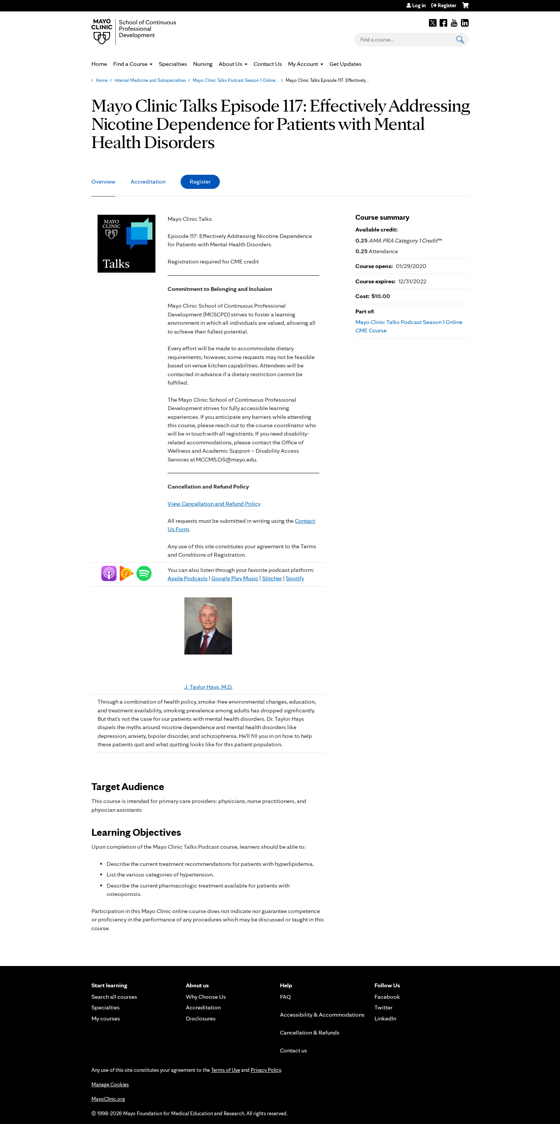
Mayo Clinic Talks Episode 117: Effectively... (327, 80)
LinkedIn (465, 23)
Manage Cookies (110, 1084)
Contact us (293, 1050)
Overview (103, 181)
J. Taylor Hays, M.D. (208, 686)
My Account (303, 63)
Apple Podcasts (188, 578)
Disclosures (201, 1018)
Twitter (433, 23)
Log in (419, 5)
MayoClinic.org (108, 1099)
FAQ (285, 996)
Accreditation (148, 181)
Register (447, 5)
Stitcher (272, 578)
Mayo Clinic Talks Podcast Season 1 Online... (236, 80)
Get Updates (346, 63)
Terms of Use (225, 1070)
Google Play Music (234, 578)
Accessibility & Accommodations (322, 1014)
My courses (105, 1018)
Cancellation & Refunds (309, 1032)
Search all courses (114, 996)
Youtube (454, 23)
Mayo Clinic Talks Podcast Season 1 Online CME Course (408, 326)
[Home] (144, 32)
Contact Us (268, 63)
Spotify (295, 578)
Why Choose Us (206, 996)
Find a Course (130, 63)
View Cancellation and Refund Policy (214, 503)
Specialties (173, 63)
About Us (230, 63)
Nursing (203, 63)
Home (99, 63)
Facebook (443, 23)
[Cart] (465, 8)
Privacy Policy (266, 1070)
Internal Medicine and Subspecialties (150, 80)
